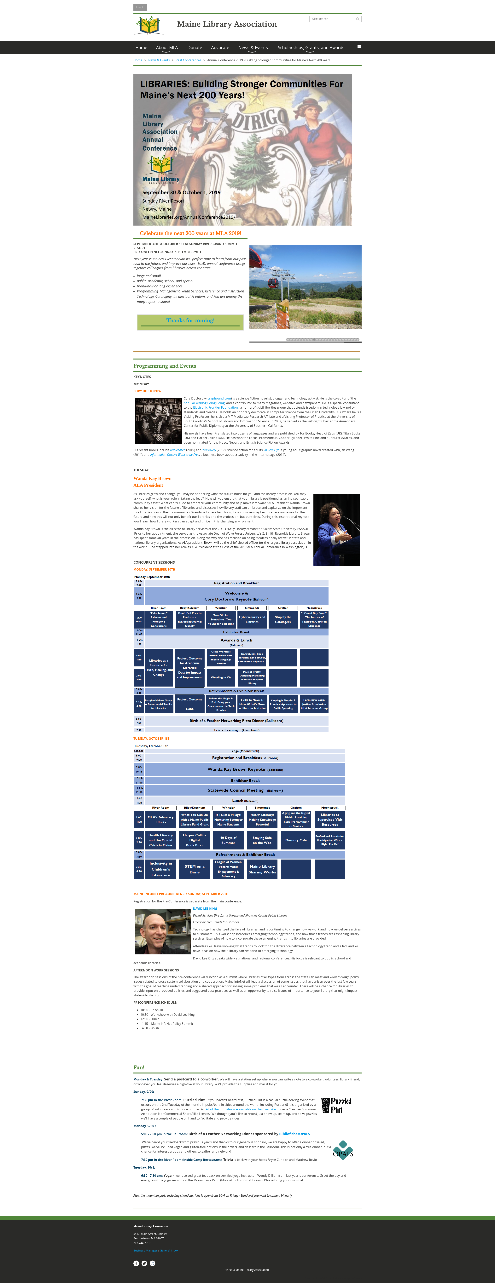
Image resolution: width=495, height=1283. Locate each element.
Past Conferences (188, 60)
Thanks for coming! (190, 320)
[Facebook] (136, 1263)
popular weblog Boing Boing (204, 403)
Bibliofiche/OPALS (294, 1133)
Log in (140, 7)
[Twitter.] (144, 1263)
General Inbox (169, 1250)
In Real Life (271, 450)
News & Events (159, 60)
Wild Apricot (327, 1278)
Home (137, 60)
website (241, 1109)
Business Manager (145, 1250)
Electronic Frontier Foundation (215, 407)
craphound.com (219, 398)
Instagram (152, 1263)
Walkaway (209, 450)
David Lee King (205, 908)
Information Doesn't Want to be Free (174, 454)
